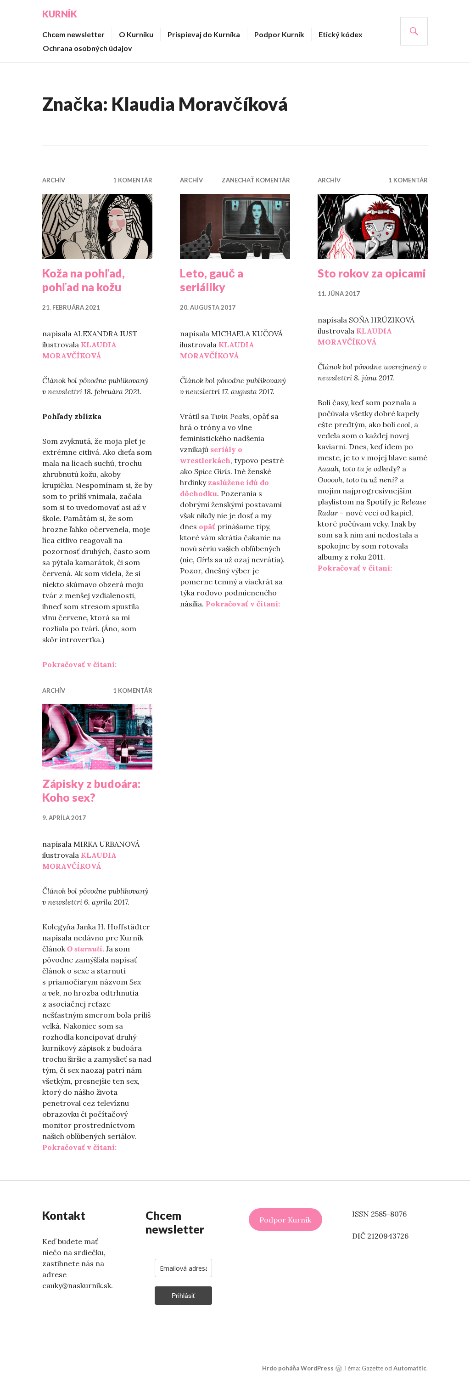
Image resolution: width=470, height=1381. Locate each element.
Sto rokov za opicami (372, 273)
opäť (207, 526)
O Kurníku (136, 34)
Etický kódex (341, 34)
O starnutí (84, 948)
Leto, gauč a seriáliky (211, 280)
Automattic (409, 1368)
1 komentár (132, 180)
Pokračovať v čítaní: (79, 664)
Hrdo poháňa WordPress (298, 1368)
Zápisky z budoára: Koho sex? (91, 790)
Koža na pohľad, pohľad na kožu (83, 280)
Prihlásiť (183, 1295)
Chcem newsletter (73, 34)
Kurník (59, 13)
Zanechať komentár (256, 180)
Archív (53, 180)
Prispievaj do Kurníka (204, 34)
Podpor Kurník (279, 34)
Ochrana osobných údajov (87, 48)
